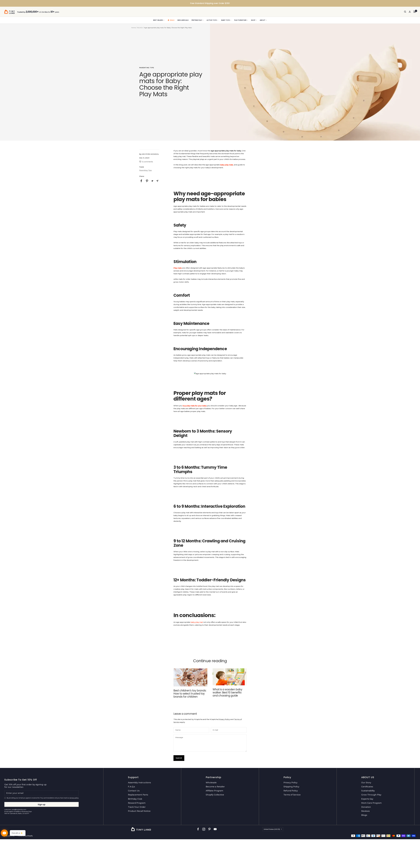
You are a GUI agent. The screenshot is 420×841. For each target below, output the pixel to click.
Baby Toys (225, 20)
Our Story (366, 782)
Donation (366, 807)
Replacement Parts (138, 795)
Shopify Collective (215, 795)
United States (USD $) (272, 829)
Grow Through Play (371, 795)
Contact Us (133, 791)
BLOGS (140, 27)
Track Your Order (137, 807)
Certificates (367, 786)
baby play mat (197, 622)
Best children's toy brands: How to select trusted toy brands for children (189, 693)
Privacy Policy (224, 719)
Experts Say (367, 799)
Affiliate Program (214, 791)
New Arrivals (182, 20)
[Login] (410, 12)
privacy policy (74, 798)
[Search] (405, 12)
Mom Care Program (371, 803)
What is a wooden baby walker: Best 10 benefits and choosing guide (227, 692)
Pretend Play (197, 20)
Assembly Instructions (139, 782)
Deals (172, 20)
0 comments (147, 162)
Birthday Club (135, 799)
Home (133, 27)
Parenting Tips (146, 67)
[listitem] (141, 180)
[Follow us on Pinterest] (209, 829)
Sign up (41, 804)
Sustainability (368, 791)
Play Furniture (240, 20)
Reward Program (136, 803)
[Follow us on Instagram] (204, 829)
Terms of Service (292, 795)
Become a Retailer (215, 786)
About (262, 20)
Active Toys (212, 20)
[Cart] (414, 12)
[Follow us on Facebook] (198, 829)
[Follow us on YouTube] (215, 829)
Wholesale (211, 782)
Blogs (364, 815)
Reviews (365, 811)
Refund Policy (291, 791)
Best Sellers (158, 20)
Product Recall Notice (139, 811)
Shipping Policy (291, 786)
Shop (253, 20)
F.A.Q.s (131, 786)
